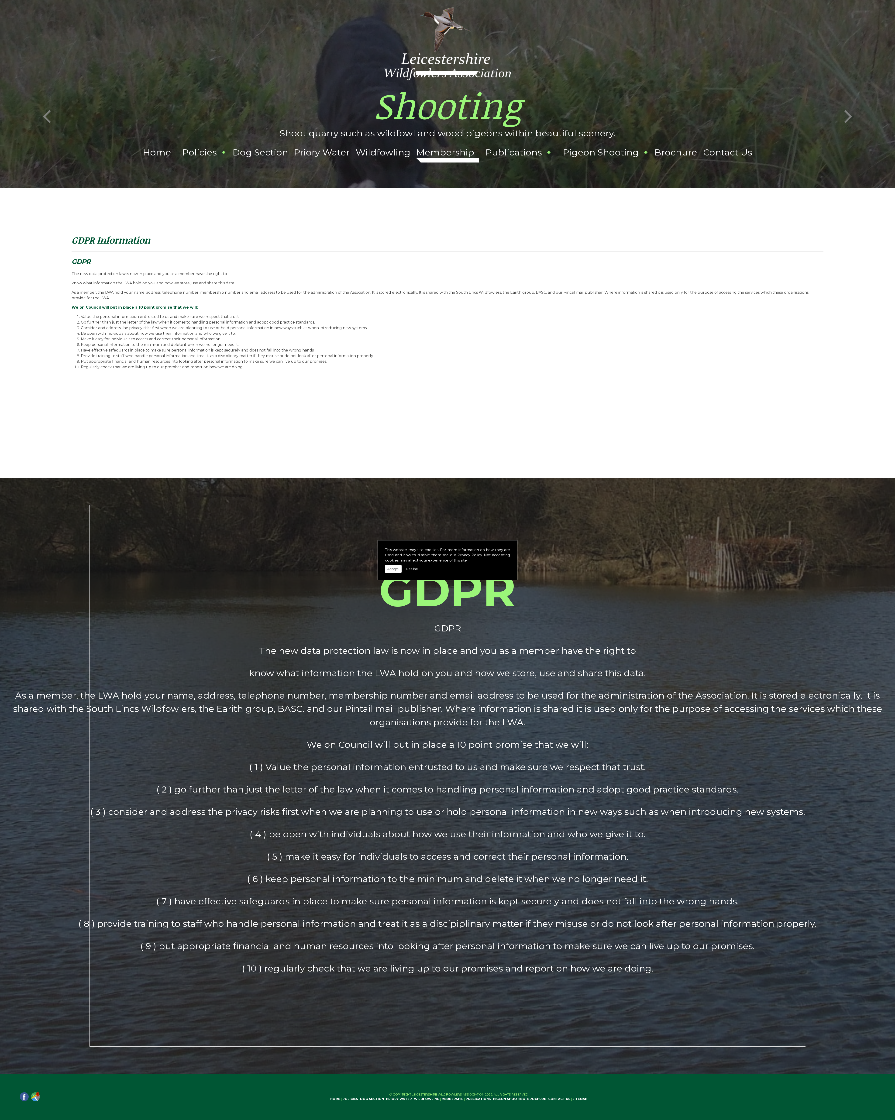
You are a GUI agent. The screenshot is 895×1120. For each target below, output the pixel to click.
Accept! (393, 569)
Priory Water (322, 152)
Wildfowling (383, 152)
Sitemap (579, 1099)
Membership (445, 152)
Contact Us (727, 152)
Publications (513, 152)
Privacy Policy (470, 555)
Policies (199, 152)
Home (157, 152)
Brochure (675, 152)
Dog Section (260, 152)
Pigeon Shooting (601, 152)
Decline (412, 569)
